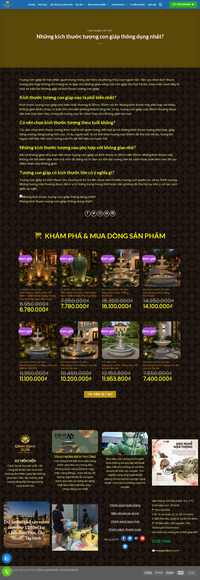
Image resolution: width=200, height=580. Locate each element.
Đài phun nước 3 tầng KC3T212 (115, 294)
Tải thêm (100, 394)
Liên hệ (152, 4)
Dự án (79, 4)
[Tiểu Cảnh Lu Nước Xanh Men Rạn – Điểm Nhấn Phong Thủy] (79, 267)
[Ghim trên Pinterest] (106, 213)
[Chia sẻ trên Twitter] (94, 213)
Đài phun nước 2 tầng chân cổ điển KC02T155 (38, 367)
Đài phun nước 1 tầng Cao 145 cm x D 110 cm (79, 367)
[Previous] (4, 527)
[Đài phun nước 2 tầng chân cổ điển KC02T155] (38, 340)
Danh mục (118, 4)
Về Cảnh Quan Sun (61, 4)
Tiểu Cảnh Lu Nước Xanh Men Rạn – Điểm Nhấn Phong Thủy (78, 294)
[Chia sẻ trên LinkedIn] (112, 213)
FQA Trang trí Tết (100, 30)
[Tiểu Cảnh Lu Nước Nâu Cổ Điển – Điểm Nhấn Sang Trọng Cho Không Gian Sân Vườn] (38, 267)
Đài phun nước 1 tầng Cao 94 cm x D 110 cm (161, 367)
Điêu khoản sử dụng (125, 513)
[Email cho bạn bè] (100, 213)
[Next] (45, 527)
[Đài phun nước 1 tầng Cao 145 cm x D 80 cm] (120, 340)
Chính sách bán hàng (125, 505)
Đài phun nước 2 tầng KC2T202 (156, 294)
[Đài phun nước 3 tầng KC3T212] (120, 267)
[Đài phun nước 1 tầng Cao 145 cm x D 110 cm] (79, 340)
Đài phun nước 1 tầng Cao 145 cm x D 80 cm (120, 367)
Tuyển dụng (137, 4)
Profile (42, 4)
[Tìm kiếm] (160, 4)
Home (31, 4)
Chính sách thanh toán (125, 530)
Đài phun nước (97, 4)
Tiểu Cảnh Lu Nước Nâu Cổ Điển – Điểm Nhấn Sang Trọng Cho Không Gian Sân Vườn (38, 296)
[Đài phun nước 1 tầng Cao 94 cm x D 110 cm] (161, 340)
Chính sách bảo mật (125, 521)
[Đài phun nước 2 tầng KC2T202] (161, 267)
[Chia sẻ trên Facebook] (87, 213)
